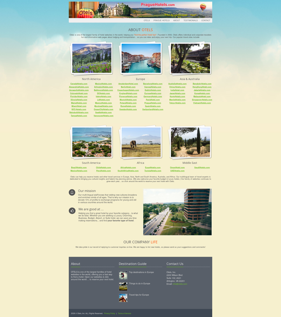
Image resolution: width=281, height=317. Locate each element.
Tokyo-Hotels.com (177, 102)
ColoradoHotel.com (79, 93)
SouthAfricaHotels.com (128, 170)
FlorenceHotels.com (128, 96)
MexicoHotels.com (103, 83)
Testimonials (191, 20)
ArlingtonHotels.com (103, 86)
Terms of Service (124, 313)
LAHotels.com (103, 99)
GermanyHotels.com (153, 96)
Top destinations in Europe (141, 272)
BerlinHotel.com (128, 86)
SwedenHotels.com (128, 109)
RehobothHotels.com (78, 112)
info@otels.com (180, 283)
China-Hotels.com (177, 86)
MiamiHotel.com (79, 106)
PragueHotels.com (152, 102)
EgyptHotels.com (153, 167)
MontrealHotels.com (103, 106)
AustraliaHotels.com (177, 83)
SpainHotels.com (153, 106)
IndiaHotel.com (177, 90)
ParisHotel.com (153, 99)
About (176, 20)
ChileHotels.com (103, 167)
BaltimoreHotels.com (103, 90)
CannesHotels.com (152, 86)
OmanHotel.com (177, 167)
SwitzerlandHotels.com (152, 109)
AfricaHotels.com (128, 167)
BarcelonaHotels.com (152, 83)
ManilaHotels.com (177, 99)
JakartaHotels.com (202, 90)
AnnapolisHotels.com (79, 90)
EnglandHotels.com (128, 93)
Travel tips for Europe (139, 294)
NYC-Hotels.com (79, 109)
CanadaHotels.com (78, 83)
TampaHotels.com (79, 115)
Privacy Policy (109, 313)
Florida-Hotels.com (79, 96)
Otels (147, 20)
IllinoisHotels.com (79, 99)
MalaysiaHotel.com (202, 96)
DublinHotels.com (153, 90)
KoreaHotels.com (202, 93)
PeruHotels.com (103, 170)
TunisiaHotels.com (152, 170)
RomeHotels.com (128, 106)
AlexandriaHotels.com (79, 86)
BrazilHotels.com (79, 167)
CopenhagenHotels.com (128, 90)
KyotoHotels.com (177, 96)
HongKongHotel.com (202, 86)
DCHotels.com (103, 93)
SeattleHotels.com (103, 112)
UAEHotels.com (177, 170)
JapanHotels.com (177, 93)
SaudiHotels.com (202, 167)
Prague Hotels (162, 20)
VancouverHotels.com (103, 115)
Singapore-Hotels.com (202, 99)
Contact (205, 20)
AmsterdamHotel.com (128, 83)
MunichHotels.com (128, 99)
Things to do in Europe (139, 283)
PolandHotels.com (128, 102)
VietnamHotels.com (202, 102)
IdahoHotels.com (103, 96)
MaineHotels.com (79, 102)
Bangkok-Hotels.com (202, 83)
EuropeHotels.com (152, 93)
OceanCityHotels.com (103, 109)
